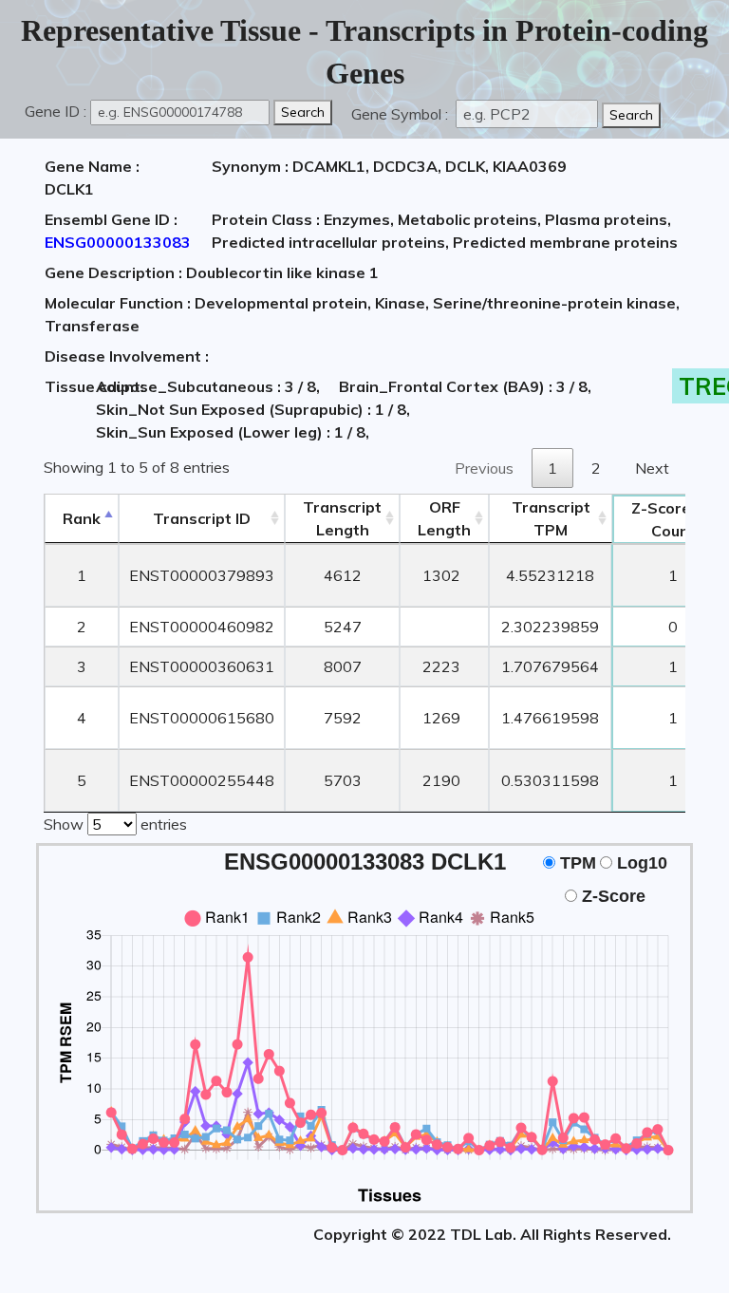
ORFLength (444, 518)
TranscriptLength (342, 518)
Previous (484, 468)
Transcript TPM (551, 518)
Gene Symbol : (401, 113)
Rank (82, 518)
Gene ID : (55, 111)
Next (652, 468)
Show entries (115, 824)
